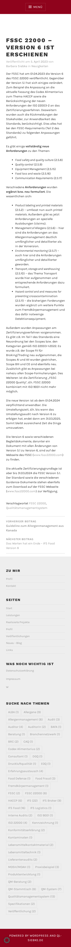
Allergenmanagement (25, 719)
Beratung (16, 734)
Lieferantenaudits (22, 859)
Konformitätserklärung (26, 830)
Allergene (32, 712)
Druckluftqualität (22, 763)
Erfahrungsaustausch (25, 771)
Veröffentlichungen (18, 636)
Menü (37, 7)
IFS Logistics (40, 808)
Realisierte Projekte (18, 622)
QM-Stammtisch (22, 889)
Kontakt (11, 586)
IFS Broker (52, 800)
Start (9, 608)
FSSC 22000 (37, 503)
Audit (54, 719)
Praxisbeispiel (47, 867)
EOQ (46, 763)
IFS (32, 800)
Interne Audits (20, 815)
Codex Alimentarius (24, 749)
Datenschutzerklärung (20, 670)
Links (9, 650)
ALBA (13, 712)
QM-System (51, 889)
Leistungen (13, 615)
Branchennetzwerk (45, 734)
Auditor (15, 727)
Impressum (13, 679)
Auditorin (37, 727)
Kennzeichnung (45, 822)
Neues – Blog (14, 643)
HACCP (15, 800)
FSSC (14, 793)
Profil (9, 579)
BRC (13, 741)
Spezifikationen (21, 904)
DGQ (37, 756)
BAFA (56, 727)
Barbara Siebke (16, 66)
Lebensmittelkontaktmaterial (30, 845)
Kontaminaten (20, 837)
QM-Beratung (19, 881)
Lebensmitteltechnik (24, 852)
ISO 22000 (17, 822)
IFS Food (16, 808)
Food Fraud (45, 778)
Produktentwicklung (24, 874)
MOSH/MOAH (19, 867)
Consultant (18, 756)
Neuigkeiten (39, 66)
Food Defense (19, 778)
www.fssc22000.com (48, 455)
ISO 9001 (45, 815)
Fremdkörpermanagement (28, 786)
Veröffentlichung (22, 911)
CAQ (28, 741)
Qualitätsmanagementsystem (26, 508)
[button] (7, 940)
